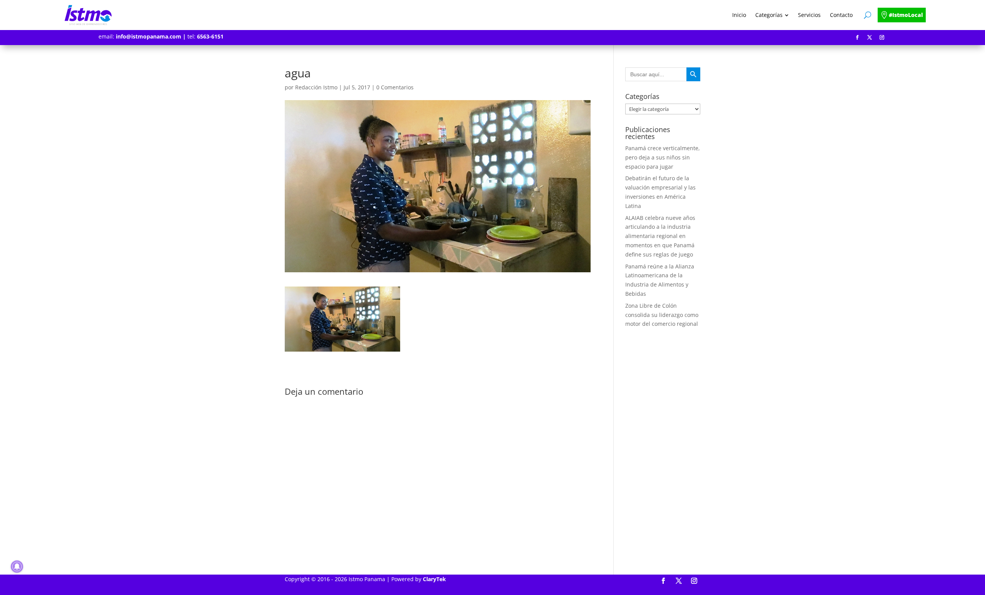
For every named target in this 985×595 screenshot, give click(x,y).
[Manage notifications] (17, 566)
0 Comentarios (395, 87)
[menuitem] (739, 15)
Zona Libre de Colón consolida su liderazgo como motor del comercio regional (661, 315)
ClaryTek (434, 579)
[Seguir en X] (869, 37)
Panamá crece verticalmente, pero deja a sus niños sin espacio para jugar (662, 157)
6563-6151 (210, 36)
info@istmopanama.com (148, 36)
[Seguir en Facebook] (857, 37)
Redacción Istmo (316, 87)
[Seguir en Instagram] (881, 37)
